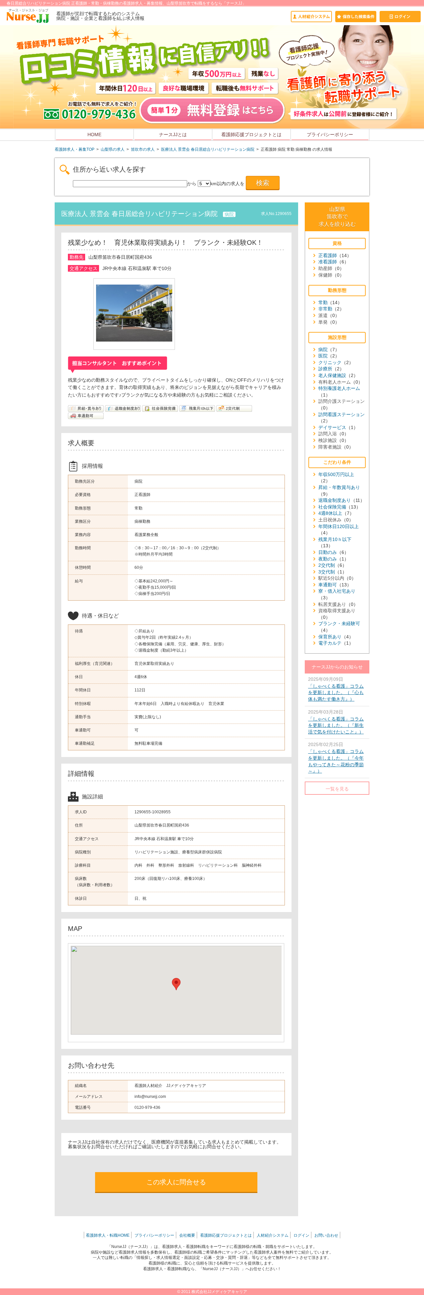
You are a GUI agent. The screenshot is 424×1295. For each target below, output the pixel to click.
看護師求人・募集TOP (74, 149)
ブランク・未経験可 (339, 623)
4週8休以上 (330, 513)
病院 (323, 349)
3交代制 (326, 571)
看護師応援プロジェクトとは (251, 134)
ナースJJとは (173, 134)
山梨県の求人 (113, 149)
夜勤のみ (327, 559)
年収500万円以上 (336, 474)
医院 (323, 355)
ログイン (301, 1235)
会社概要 (187, 1235)
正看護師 (327, 255)
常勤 (323, 302)
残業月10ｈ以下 (334, 539)
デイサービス (332, 427)
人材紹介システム (273, 1235)
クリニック (330, 362)
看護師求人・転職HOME (108, 1235)
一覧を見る (337, 788)
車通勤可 (327, 584)
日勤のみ (327, 552)
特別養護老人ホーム (339, 388)
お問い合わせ (326, 1235)
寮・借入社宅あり (336, 591)
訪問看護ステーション (341, 414)
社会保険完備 (332, 507)
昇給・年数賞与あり (339, 487)
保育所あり (330, 636)
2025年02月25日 (336, 758)
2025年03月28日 (336, 721)
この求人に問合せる (176, 1182)
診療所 (325, 368)
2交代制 (326, 565)
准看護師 (327, 261)
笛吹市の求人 (143, 149)
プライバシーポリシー (330, 134)
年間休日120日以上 (338, 526)
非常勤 (325, 308)
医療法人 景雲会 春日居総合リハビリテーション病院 (207, 149)
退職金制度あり (334, 500)
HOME (94, 134)
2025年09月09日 (336, 689)
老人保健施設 (332, 375)
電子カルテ (330, 643)
